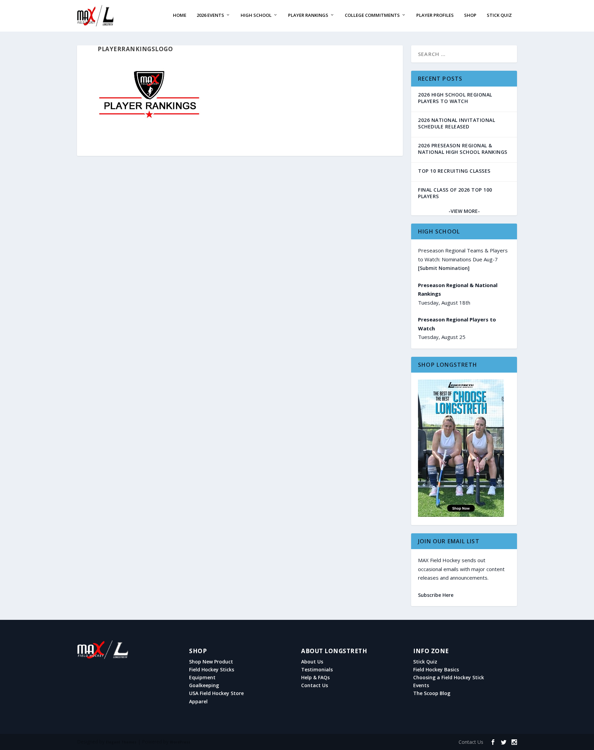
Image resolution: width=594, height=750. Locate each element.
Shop (470, 15)
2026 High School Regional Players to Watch (455, 97)
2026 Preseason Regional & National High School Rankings (462, 148)
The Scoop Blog (431, 693)
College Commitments (372, 15)
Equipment (202, 677)
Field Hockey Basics (436, 670)
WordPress (180, 742)
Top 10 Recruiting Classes (454, 171)
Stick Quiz (499, 15)
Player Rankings (308, 15)
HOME (179, 15)
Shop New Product (211, 662)
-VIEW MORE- (464, 211)
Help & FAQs (315, 677)
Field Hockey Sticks (211, 670)
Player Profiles (435, 15)
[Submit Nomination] (444, 268)
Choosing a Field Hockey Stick (448, 677)
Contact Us (314, 685)
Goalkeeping (204, 685)
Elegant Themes (121, 742)
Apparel (198, 701)
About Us (312, 662)
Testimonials (317, 670)
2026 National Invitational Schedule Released (456, 123)
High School (256, 15)
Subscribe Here (435, 595)
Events (421, 685)
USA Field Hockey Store (216, 693)
